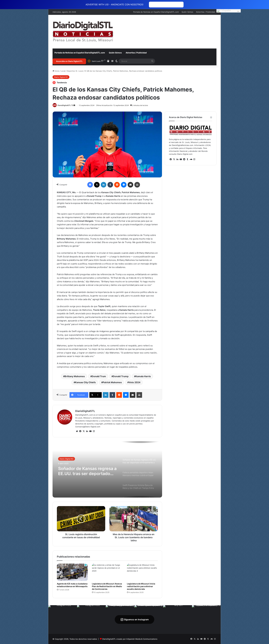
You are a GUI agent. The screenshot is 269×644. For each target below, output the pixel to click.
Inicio (56, 71)
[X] (83, 431)
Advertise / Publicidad (205, 12)
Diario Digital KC (61, 77)
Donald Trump (120, 376)
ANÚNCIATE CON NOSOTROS (166, 4)
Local (63, 71)
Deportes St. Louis (75, 71)
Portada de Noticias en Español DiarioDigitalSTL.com (156, 12)
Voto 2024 (134, 382)
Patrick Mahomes (112, 382)
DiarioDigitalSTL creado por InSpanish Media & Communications (129, 639)
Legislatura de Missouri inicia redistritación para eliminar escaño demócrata (141, 586)
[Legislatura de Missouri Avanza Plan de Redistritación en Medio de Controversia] (107, 572)
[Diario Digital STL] (83, 31)
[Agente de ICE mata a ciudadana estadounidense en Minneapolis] (72, 572)
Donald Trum (99, 376)
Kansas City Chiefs (85, 382)
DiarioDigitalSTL (64, 105)
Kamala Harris (143, 376)
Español (226, 10)
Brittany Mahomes (75, 376)
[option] (107, 469)
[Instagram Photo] (62, 619)
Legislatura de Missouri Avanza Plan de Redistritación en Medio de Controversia (107, 586)
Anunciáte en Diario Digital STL (69, 61)
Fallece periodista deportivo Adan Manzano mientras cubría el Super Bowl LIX (86, 471)
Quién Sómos (187, 12)
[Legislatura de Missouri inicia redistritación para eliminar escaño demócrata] (142, 572)
